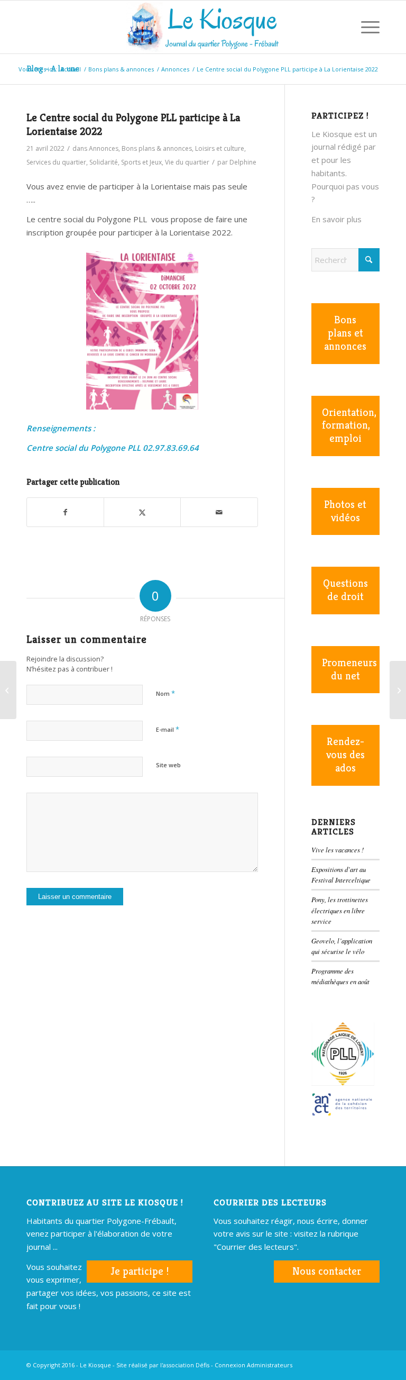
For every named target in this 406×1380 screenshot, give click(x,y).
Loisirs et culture (219, 148)
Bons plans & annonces (157, 148)
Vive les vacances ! (337, 849)
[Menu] (365, 27)
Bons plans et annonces (345, 333)
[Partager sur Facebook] (65, 512)
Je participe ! (139, 1271)
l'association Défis (184, 1365)
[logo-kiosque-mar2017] (203, 27)
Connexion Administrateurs (253, 1365)
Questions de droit (345, 590)
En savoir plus (336, 219)
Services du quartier (56, 162)
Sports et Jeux (141, 162)
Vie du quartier (187, 162)
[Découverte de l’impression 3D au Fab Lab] (8, 690)
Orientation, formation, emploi (349, 426)
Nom (165, 693)
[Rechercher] (340, 27)
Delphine (242, 162)
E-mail (167, 729)
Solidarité (103, 162)
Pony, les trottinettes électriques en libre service (339, 910)
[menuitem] (340, 27)
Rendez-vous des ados (345, 755)
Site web (168, 765)
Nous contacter (326, 1271)
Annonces (103, 148)
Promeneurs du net (349, 669)
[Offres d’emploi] (398, 690)
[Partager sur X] (142, 512)
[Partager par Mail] (219, 512)
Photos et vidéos (345, 511)
